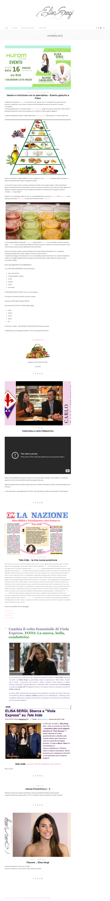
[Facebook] (35, 373)
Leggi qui (47, 198)
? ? (38, 340)
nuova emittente (36, 568)
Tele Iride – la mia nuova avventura (38, 560)
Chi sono (14, 28)
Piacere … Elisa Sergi (38, 862)
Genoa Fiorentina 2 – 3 (37, 789)
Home (6, 28)
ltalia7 (21, 571)
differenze (20, 198)
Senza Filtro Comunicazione (44, 898)
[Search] (104, 28)
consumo (47, 178)
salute (22, 102)
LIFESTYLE (32, 557)
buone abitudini (36, 109)
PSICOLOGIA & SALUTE (27, 28)
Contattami (42, 28)
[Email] (42, 373)
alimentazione (40, 115)
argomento (63, 196)
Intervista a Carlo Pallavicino (38, 431)
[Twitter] (37, 373)
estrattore (28, 242)
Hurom (44, 242)
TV (33, 428)
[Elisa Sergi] (55, 13)
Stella (45, 566)
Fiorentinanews (9, 613)
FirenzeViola (8, 611)
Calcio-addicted (9, 618)
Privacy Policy (26, 898)
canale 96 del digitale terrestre (43, 764)
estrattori (11, 244)
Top (104, 898)
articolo (54, 196)
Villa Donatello (30, 597)
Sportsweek (8, 615)
